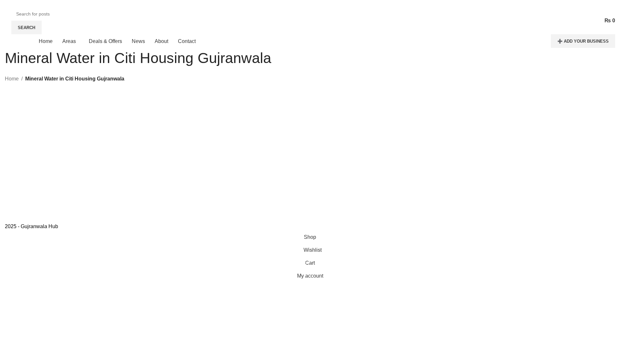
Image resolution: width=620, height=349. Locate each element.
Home (12, 78)
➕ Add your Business (583, 41)
